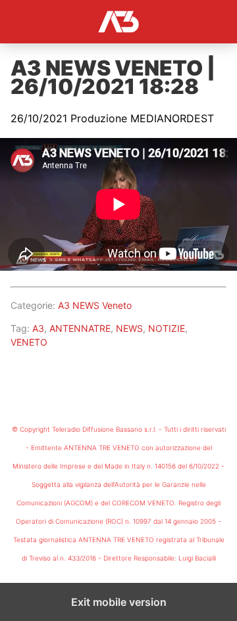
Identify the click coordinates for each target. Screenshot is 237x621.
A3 (38, 328)
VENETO (29, 342)
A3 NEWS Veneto (95, 305)
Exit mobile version (119, 602)
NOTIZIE (166, 328)
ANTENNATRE (80, 328)
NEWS (129, 328)
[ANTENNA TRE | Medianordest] (118, 22)
